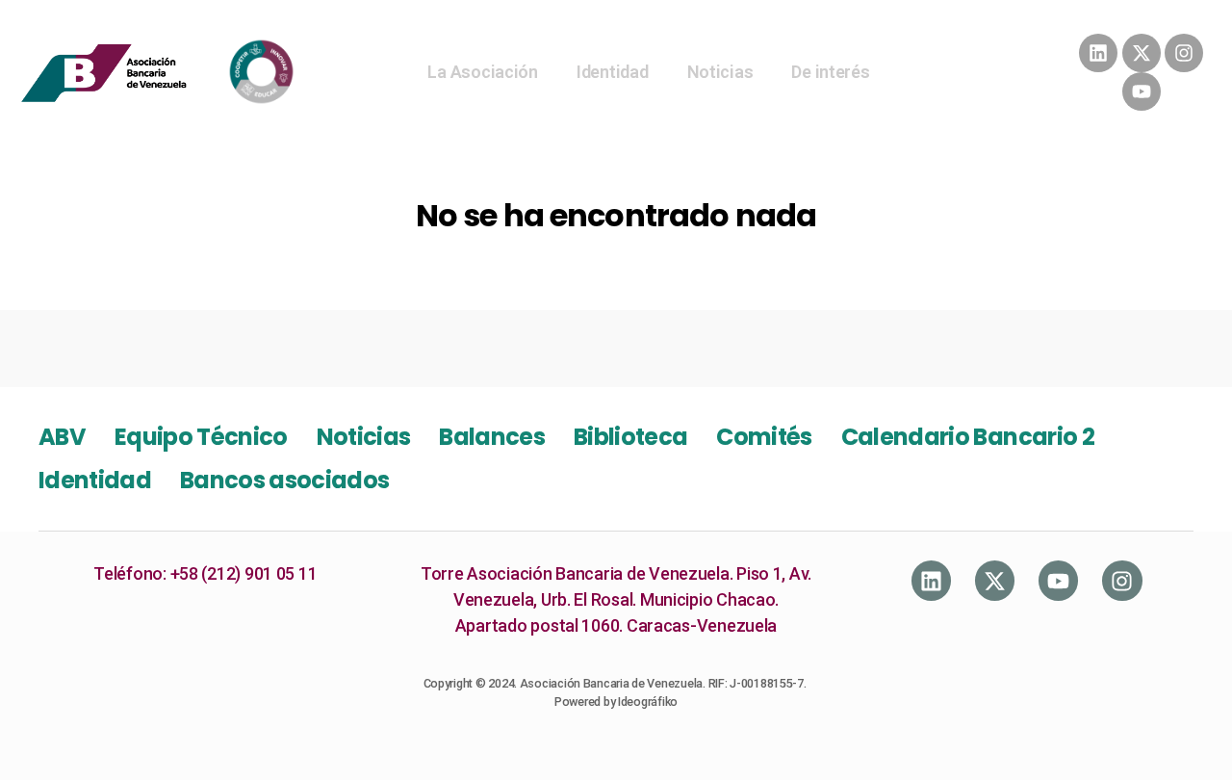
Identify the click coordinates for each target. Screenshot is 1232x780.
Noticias (720, 72)
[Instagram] (1184, 53)
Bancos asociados (284, 480)
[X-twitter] (1141, 53)
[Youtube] (1141, 91)
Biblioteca (630, 437)
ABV (62, 437)
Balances (492, 437)
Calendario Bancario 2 (967, 437)
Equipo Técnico (201, 437)
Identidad (613, 72)
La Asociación (482, 72)
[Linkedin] (1098, 53)
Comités (763, 437)
